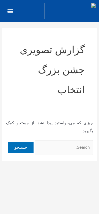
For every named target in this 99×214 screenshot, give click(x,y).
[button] (10, 11)
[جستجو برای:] (63, 147)
